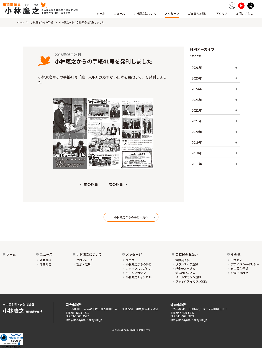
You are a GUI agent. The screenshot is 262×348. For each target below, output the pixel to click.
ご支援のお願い (198, 13)
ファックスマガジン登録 (191, 281)
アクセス (221, 13)
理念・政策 (83, 264)
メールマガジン (136, 273)
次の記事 (116, 184)
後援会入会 (182, 260)
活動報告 (45, 264)
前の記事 (91, 184)
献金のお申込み (185, 268)
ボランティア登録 (186, 264)
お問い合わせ (244, 13)
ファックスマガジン (138, 268)
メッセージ (134, 254)
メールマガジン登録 (188, 277)
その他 (235, 254)
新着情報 (45, 260)
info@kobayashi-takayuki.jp (83, 320)
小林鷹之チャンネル (138, 277)
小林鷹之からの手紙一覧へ (131, 217)
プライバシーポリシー (245, 264)
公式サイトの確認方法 (11, 347)
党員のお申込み (185, 273)
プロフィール (84, 260)
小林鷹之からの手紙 (41, 22)
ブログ (130, 260)
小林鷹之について (89, 254)
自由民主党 (238, 268)
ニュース (46, 254)
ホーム (101, 13)
